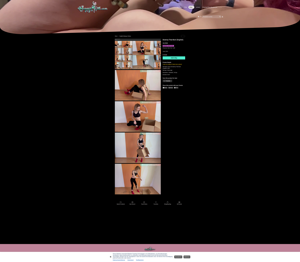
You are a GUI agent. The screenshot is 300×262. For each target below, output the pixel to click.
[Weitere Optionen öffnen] (221, 7)
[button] (167, 81)
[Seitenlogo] (93, 7)
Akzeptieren (178, 257)
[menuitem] (182, 36)
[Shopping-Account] (222, 17)
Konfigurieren (140, 260)
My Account (132, 204)
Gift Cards (179, 204)
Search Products (121, 204)
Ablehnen (187, 257)
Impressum (131, 260)
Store (116, 36)
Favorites (156, 204)
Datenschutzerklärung (119, 260)
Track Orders (144, 204)
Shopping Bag (167, 204)
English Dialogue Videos (125, 36)
